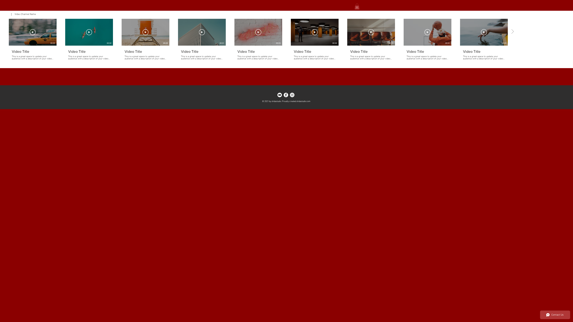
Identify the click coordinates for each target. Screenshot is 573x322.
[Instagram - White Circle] (292, 95)
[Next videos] (512, 31)
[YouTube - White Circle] (279, 95)
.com (308, 101)
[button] (357, 6)
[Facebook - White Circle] (286, 95)
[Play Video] (33, 32)
